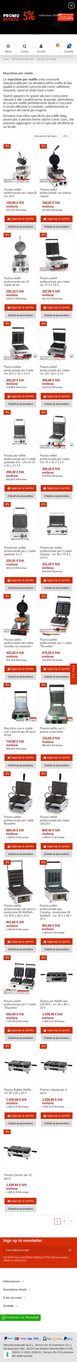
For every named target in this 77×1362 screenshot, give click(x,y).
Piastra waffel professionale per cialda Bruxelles (18, 820)
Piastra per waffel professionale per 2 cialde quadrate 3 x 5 (20, 551)
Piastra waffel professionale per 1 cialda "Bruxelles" (56, 643)
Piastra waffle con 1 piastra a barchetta (52, 730)
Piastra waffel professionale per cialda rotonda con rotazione (18, 643)
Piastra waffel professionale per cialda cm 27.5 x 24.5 (54, 281)
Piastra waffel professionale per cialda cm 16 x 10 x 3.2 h (54, 370)
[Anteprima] (23, 274)
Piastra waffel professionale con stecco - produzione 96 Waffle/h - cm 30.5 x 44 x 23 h (20, 910)
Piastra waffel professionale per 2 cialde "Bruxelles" (20, 1004)
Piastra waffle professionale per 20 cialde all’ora (16, 281)
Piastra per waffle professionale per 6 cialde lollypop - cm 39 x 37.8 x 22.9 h (56, 552)
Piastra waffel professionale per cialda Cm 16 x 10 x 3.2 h (54, 459)
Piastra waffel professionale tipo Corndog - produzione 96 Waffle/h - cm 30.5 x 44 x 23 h (55, 912)
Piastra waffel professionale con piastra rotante (55, 193)
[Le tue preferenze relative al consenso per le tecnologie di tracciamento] (7, 1354)
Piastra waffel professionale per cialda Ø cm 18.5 (20, 193)
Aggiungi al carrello (22, 218)
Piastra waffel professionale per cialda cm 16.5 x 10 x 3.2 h (18, 370)
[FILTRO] (73, 681)
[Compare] (18, 274)
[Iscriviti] (70, 1250)
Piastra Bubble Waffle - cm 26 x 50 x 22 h (18, 1091)
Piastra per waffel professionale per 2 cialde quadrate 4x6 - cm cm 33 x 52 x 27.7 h (20, 460)
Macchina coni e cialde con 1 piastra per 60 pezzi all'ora (20, 732)
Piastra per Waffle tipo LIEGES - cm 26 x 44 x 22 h (54, 1004)
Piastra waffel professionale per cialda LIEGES (54, 820)
